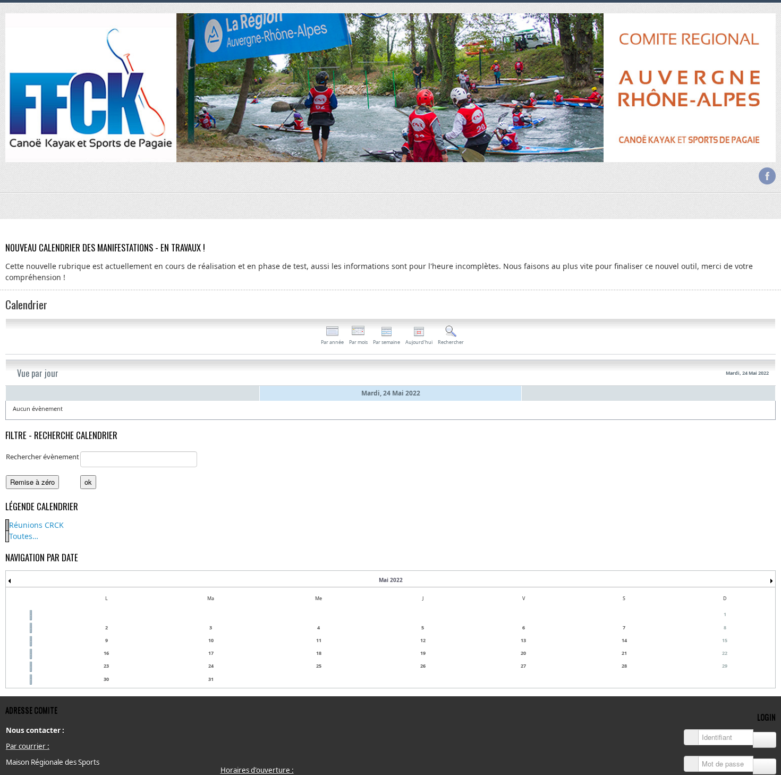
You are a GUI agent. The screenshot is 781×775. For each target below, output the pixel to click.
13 (523, 640)
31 (211, 679)
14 (624, 640)
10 (211, 640)
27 (523, 665)
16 (106, 653)
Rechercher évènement (42, 456)
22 (724, 653)
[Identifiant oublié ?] (764, 740)
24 (211, 665)
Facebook (767, 175)
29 (724, 665)
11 (318, 640)
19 (423, 653)
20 (523, 653)
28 (624, 665)
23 (106, 665)
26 (423, 665)
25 (318, 665)
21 (624, 653)
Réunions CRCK (36, 525)
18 (318, 653)
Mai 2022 (391, 580)
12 (423, 640)
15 (724, 640)
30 (106, 679)
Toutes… (23, 536)
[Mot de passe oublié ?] (764, 766)
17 (211, 653)
